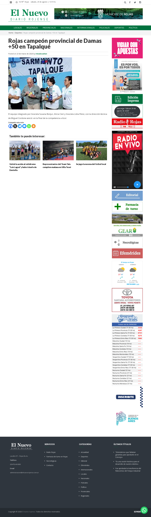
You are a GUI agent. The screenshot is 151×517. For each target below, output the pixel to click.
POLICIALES (104, 27)
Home (10, 33)
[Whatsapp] (29, 126)
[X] (15, 126)
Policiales (84, 483)
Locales (84, 474)
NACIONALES (66, 27)
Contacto (49, 465)
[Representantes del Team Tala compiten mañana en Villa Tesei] (58, 150)
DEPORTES (119, 27)
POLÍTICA (133, 27)
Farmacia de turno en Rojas (57, 456)
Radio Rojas (51, 452)
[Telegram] (20, 126)
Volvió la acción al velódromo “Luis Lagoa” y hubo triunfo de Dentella (23, 167)
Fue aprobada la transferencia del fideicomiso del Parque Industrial (128, 469)
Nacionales (85, 478)
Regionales (85, 496)
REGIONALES (32, 27)
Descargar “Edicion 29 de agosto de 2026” (127, 111)
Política (83, 487)
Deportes (18, 33)
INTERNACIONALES (86, 27)
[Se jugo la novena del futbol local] (91, 150)
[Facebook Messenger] (24, 126)
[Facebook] (10, 126)
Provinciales (85, 491)
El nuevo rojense (28, 512)
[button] (144, 510)
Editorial (84, 461)
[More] (33, 126)
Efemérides (85, 465)
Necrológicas (51, 461)
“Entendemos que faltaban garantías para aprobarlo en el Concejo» (126, 454)
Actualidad (85, 452)
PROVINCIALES (49, 27)
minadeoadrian (41, 54)
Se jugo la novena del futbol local (91, 164)
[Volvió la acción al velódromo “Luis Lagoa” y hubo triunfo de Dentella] (24, 150)
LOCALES (18, 27)
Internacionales (86, 470)
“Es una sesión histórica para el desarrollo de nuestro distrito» (127, 462)
